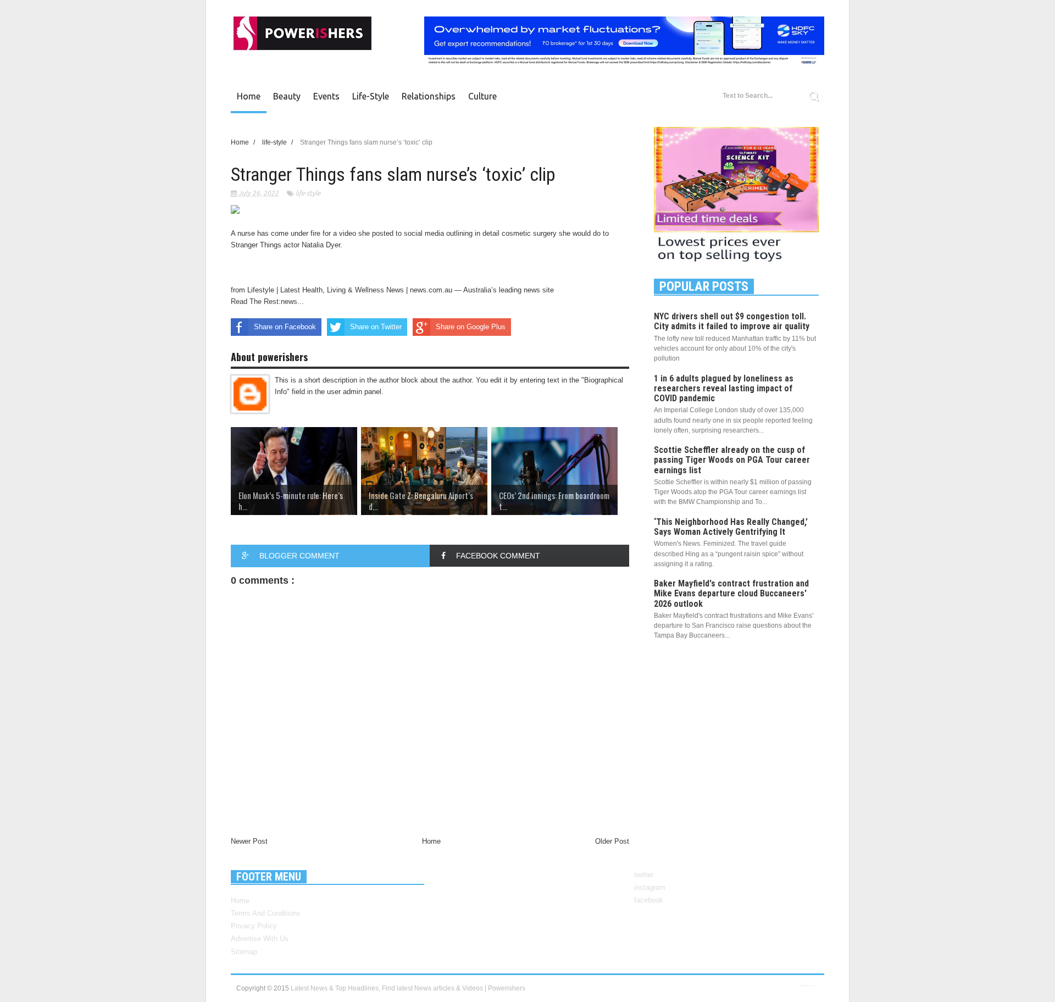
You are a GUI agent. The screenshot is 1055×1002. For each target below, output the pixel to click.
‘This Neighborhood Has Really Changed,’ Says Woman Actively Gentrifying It (731, 527)
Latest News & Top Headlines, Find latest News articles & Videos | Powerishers (408, 988)
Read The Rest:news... (267, 301)
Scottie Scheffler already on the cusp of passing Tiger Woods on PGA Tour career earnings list (732, 460)
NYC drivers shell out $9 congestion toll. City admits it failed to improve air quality (731, 321)
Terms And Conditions (266, 913)
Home (248, 96)
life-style (308, 193)
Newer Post (249, 841)
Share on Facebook (285, 327)
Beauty (287, 96)
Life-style (370, 96)
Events (326, 96)
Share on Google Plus (471, 327)
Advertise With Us (259, 938)
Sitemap (244, 952)
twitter (643, 875)
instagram (649, 887)
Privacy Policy (254, 926)
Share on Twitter (376, 327)
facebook (648, 900)
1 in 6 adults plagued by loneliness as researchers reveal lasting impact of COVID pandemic (723, 388)
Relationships (429, 96)
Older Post (612, 841)
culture (482, 96)
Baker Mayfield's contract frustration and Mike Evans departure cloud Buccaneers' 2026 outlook (731, 593)
